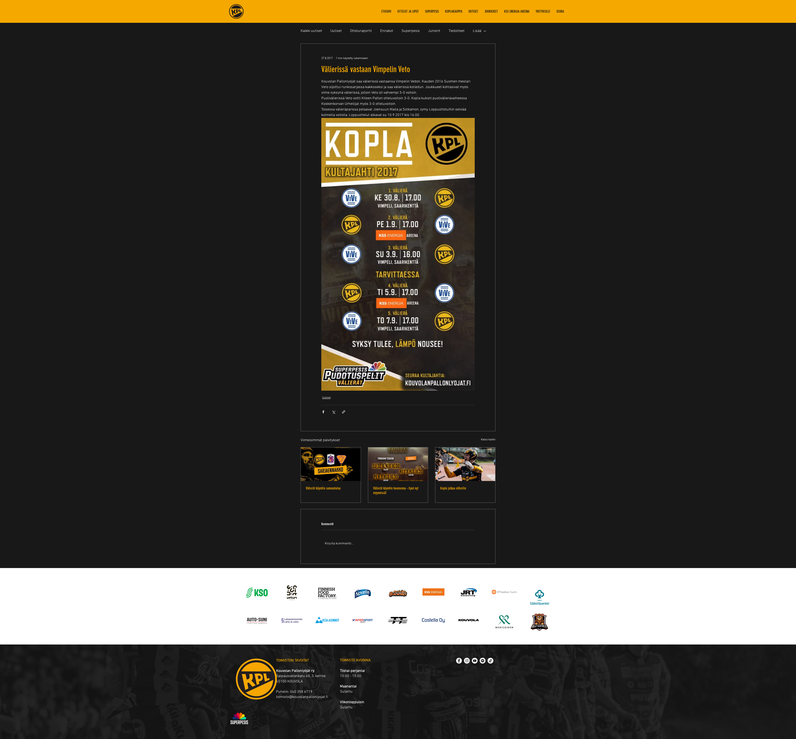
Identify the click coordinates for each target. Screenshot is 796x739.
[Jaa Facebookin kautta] (323, 412)
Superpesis (411, 31)
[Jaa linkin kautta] (344, 412)
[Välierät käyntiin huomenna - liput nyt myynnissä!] (398, 464)
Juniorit (434, 31)
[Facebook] (459, 661)
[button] (491, 11)
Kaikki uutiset (311, 31)
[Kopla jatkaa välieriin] (465, 464)
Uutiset (336, 31)
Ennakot (386, 31)
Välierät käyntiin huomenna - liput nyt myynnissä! (395, 490)
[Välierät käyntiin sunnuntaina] (331, 464)
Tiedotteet (457, 31)
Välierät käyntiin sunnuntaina (323, 488)
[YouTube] (475, 661)
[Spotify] (482, 661)
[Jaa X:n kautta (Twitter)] (333, 412)
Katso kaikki (488, 439)
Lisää (477, 31)
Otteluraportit (361, 31)
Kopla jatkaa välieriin (453, 488)
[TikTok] (490, 661)
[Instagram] (467, 661)
